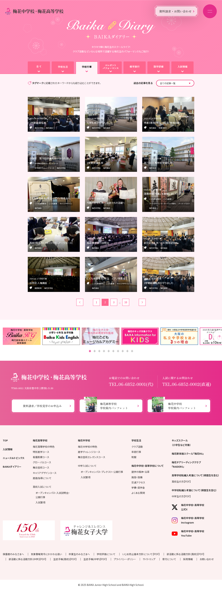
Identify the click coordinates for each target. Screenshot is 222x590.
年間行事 (136, 452)
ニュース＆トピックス (13, 458)
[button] (90, 351)
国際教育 (38, 288)
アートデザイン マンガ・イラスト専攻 (162, 203)
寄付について (169, 559)
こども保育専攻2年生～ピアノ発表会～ (49, 198)
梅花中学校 (39, 128)
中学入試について (87, 465)
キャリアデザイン (66, 203)
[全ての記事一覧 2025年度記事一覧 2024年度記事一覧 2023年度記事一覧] (175, 83)
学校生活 (136, 440)
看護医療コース (41, 457)
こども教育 (53, 203)
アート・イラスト (184, 203)
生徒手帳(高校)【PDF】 (65, 559)
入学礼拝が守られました (99, 122)
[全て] (39, 67)
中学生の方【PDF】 (181, 496)
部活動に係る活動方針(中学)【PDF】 (27, 559)
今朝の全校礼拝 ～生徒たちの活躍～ (106, 202)
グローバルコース (42, 462)
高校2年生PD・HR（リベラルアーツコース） (51, 243)
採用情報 (188, 559)
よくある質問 (138, 493)
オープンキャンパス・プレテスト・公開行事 (102, 472)
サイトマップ (149, 559)
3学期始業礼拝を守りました (158, 283)
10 (125, 302)
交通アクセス (138, 482)
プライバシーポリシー (125, 559)
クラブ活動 (137, 446)
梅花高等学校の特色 (43, 446)
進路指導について (42, 478)
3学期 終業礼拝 (95, 163)
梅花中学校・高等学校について (147, 465)
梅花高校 (49, 128)
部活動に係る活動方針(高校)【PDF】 (185, 554)
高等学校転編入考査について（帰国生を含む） (195, 475)
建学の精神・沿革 (140, 472)
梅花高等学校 (40, 440)
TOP (5, 440)
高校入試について (42, 486)
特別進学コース (41, 452)
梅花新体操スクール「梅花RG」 (188, 453)
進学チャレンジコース (89, 452)
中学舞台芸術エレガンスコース (46, 163)
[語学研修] (158, 67)
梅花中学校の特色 (87, 446)
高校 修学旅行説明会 (98, 243)
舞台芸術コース (41, 467)
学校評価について (106, 554)
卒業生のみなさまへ (79, 554)
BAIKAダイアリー (12, 466)
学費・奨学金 (138, 487)
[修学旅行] (134, 67)
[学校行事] (87, 67)
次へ (142, 302)
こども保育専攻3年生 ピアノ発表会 (106, 278)
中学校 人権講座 (38, 283)
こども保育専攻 (40, 203)
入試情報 (7, 449)
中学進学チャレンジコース (44, 168)
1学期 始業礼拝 (37, 122)
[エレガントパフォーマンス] (111, 67)
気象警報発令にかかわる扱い (46, 554)
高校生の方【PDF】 (181, 481)
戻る (79, 302)
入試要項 (40, 502)
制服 (133, 457)
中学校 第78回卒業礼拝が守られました (50, 158)
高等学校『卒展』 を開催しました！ (161, 193)
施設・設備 (136, 477)
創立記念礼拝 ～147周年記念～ (161, 243)
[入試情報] (182, 67)
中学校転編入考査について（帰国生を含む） (194, 490)
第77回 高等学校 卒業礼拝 (158, 163)
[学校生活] (63, 67)
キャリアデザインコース (45, 473)
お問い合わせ (207, 559)
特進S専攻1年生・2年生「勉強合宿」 (162, 122)
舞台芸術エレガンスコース (91, 457)
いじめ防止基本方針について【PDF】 (141, 554)
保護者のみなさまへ (13, 554)
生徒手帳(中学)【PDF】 (95, 559)
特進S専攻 (163, 128)
